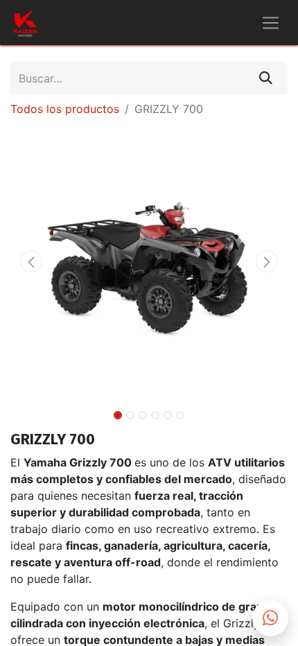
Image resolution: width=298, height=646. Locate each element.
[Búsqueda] (266, 78)
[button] (31, 261)
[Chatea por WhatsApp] (270, 618)
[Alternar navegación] (271, 23)
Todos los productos (64, 109)
